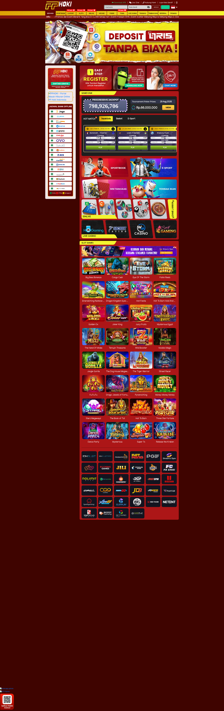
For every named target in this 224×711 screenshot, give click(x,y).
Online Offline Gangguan (61, 193)
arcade (101, 13)
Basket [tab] (119, 118)
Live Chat (135, 2)
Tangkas (142, 13)
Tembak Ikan (153, 13)
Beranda (50, 13)
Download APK (120, 2)
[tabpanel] (131, 139)
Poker (112, 13)
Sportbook (60, 13)
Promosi (173, 13)
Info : (49, 17)
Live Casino (132, 13)
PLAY (100, 148)
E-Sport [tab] (131, 118)
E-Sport (71, 13)
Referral (163, 13)
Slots (81, 13)
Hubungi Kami (150, 2)
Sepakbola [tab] (106, 118)
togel (122, 13)
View (168, 105)
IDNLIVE (91, 13)
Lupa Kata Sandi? (166, 2)
